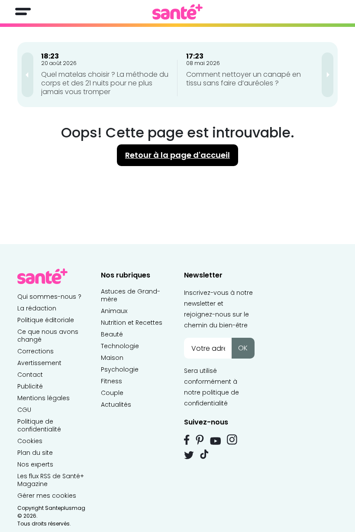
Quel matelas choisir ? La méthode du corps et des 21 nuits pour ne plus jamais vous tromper (104, 83)
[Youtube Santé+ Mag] (215, 441)
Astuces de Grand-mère (130, 295)
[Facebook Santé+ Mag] (187, 439)
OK (243, 348)
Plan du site (35, 452)
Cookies (29, 441)
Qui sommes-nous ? (49, 296)
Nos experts (35, 464)
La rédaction (36, 308)
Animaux (114, 311)
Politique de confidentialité (39, 425)
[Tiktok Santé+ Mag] (204, 453)
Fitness (111, 381)
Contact (30, 374)
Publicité (30, 386)
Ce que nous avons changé (47, 335)
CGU (24, 409)
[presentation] (27, 74)
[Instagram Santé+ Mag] (232, 439)
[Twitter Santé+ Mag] (189, 455)
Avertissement (39, 363)
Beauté (112, 334)
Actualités (116, 404)
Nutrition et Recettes (131, 322)
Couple (112, 392)
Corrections (35, 351)
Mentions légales (43, 398)
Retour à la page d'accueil (177, 155)
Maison (112, 357)
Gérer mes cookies (46, 495)
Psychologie (120, 369)
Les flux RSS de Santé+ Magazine (50, 480)
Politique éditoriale (45, 320)
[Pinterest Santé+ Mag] (200, 439)
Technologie (120, 346)
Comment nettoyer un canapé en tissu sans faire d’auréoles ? (243, 78)
